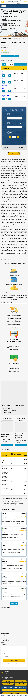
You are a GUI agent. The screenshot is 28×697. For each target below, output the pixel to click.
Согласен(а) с (13, 663)
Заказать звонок (14, 660)
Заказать (25, 695)
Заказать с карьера (7, 444)
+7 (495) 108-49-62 (14, 693)
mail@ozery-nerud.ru (5, 644)
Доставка (13, 695)
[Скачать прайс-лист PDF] (4, 64)
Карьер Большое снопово (9, 410)
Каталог (4, 5)
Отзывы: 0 (13, 51)
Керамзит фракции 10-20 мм (5, 87)
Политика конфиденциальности (7, 677)
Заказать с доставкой (10, 55)
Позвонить (19, 695)
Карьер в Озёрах (6, 412)
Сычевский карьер (7, 408)
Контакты (8, 695)
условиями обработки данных (15, 663)
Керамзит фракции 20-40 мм (5, 95)
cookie (24, 687)
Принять (14, 689)
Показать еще (14, 603)
